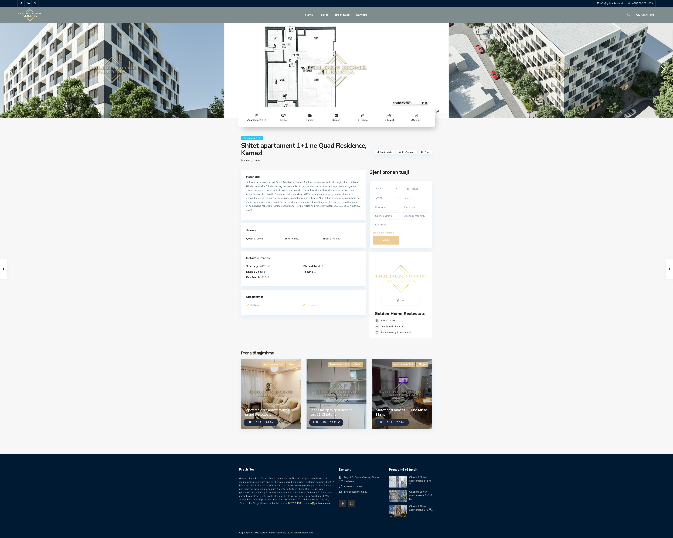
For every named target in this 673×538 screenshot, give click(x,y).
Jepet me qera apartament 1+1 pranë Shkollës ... (269, 412)
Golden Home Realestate (400, 313)
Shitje (283, 120)
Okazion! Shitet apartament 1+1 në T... (420, 481)
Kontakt (361, 15)
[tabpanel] (112, 70)
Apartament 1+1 (256, 120)
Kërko (386, 240)
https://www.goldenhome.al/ (396, 332)
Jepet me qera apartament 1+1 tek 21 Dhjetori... (334, 412)
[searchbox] (416, 189)
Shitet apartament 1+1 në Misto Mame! (401, 412)
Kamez (310, 120)
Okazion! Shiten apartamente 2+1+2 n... (420, 495)
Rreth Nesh (342, 15)
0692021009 (388, 320)
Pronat (323, 15)
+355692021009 (642, 15)
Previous (9, 71)
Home (309, 15)
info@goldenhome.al (392, 326)
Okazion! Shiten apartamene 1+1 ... (421, 508)
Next (662, 71)
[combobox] (415, 188)
